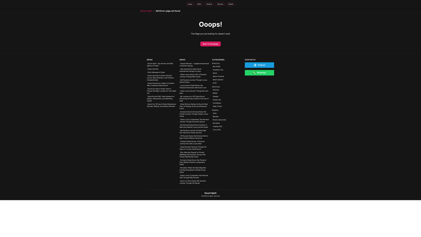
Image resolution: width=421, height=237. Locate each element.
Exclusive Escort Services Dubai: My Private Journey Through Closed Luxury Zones (194, 114)
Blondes (216, 116)
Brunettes (216, 123)
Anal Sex (216, 90)
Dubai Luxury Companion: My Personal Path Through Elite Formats (194, 176)
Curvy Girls (217, 130)
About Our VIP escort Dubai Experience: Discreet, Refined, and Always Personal (161, 105)
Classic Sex (217, 100)
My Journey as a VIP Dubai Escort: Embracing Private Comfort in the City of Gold (194, 98)
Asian (215, 113)
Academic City (218, 70)
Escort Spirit (146, 11)
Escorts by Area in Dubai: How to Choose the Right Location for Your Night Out (161, 91)
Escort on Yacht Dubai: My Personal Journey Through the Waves (193, 182)
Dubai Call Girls (153, 69)
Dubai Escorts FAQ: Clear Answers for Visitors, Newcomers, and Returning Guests (160, 98)
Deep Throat (217, 106)
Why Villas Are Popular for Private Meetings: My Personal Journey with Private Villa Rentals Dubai (192, 154)
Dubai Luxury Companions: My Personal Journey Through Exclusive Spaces (194, 120)
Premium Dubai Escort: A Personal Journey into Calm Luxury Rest (192, 142)
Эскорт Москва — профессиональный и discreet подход (194, 65)
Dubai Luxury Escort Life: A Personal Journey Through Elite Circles (193, 76)
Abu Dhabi (216, 66)
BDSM (215, 93)
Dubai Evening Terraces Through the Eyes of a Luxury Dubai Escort (193, 148)
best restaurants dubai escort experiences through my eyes (190, 70)
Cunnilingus (217, 103)
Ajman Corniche (218, 76)
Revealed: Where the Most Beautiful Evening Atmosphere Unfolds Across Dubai (193, 170)
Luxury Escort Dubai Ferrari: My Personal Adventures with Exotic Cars (193, 86)
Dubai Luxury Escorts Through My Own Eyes (194, 92)
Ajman (215, 73)
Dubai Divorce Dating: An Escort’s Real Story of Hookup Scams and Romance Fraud (194, 106)
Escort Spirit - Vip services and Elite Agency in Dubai (160, 65)
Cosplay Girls (217, 126)
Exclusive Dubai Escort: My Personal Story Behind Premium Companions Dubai (193, 162)
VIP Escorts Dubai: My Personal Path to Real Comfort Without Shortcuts (194, 137)
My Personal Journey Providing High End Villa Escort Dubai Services (193, 131)
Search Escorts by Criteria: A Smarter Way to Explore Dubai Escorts (160, 84)
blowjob (215, 96)
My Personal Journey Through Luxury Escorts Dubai (193, 81)
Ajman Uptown (218, 80)
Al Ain (215, 83)
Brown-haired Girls (219, 120)
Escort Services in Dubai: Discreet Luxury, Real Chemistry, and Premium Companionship (160, 78)
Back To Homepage (210, 44)
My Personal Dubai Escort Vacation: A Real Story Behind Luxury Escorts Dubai (194, 126)
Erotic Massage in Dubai (156, 72)
